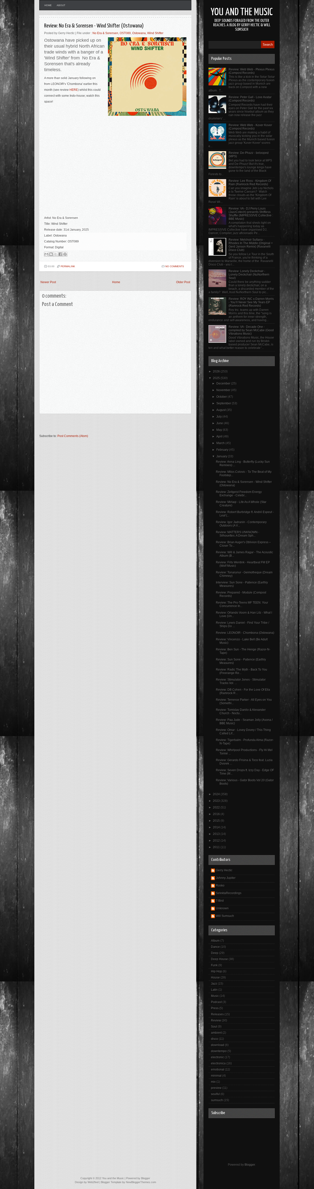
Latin (214, 989)
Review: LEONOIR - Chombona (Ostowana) (245, 632)
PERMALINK (68, 266)
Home (48, 5)
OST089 (125, 33)
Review (216, 1020)
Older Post (183, 282)
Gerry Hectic (224, 870)
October (222, 396)
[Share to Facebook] (60, 254)
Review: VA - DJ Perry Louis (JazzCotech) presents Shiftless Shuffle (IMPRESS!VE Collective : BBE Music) (251, 214)
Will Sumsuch (225, 916)
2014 (217, 827)
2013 (217, 834)
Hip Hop (216, 971)
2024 (217, 794)
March (220, 443)
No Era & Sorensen (105, 33)
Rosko (220, 885)
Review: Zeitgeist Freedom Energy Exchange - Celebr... (239, 493)
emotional (217, 1069)
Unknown (222, 908)
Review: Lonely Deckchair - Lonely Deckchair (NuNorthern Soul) (249, 274)
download (217, 1045)
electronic (217, 1057)
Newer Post (48, 282)
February (222, 449)
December (223, 383)
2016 (217, 814)
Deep (214, 953)
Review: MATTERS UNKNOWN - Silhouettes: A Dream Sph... (237, 533)
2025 (217, 378)
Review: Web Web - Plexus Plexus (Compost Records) (252, 71)
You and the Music (242, 12)
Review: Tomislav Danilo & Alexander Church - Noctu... (241, 711)
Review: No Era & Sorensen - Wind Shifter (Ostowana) (94, 26)
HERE (73, 90)
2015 (217, 820)
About (61, 5)
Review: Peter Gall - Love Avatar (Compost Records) (250, 98)
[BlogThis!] (51, 254)
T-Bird (220, 900)
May (219, 430)
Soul (214, 1026)
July (219, 416)
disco (214, 1039)
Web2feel (93, 1182)
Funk (214, 965)
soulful (215, 1094)
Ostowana (139, 33)
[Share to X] (55, 254)
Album (215, 940)
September (224, 403)
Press (215, 1008)
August (221, 410)
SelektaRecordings (228, 893)
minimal (216, 1075)
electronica (218, 1063)
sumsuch (217, 1100)
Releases (217, 1014)
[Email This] (46, 254)
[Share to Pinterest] (65, 254)
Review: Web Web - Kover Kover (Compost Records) (250, 126)
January (222, 456)
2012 (217, 840)
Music (215, 996)
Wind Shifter (155, 33)
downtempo (219, 1051)
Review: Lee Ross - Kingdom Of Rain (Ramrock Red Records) (250, 182)
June (220, 423)
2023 (217, 801)
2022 (217, 807)
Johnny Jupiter (226, 878)
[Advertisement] (96, 426)
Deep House (219, 959)
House (215, 977)
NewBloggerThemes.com (141, 1182)
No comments (174, 266)
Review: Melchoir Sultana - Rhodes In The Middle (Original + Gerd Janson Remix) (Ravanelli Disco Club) (251, 245)
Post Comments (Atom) (72, 436)
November (223, 390)
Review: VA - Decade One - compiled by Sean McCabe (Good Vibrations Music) (251, 330)
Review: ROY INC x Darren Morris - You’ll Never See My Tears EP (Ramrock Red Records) (251, 302)
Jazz (214, 983)
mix (213, 1081)
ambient (216, 1032)
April (219, 436)
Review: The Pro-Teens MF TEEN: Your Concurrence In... (242, 604)
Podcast (216, 1002)
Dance (215, 947)
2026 (217, 371)
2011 (217, 847)
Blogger (250, 1164)
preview (216, 1088)
